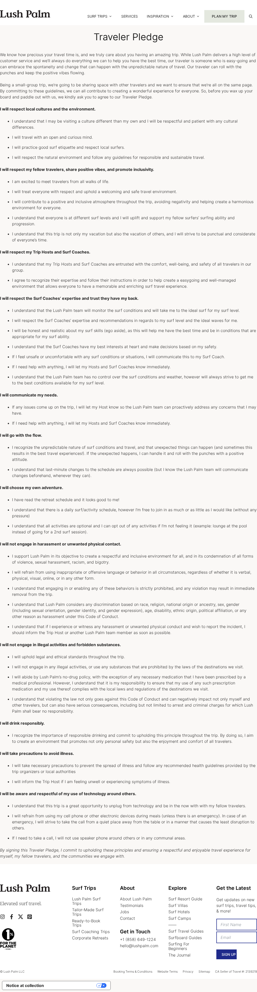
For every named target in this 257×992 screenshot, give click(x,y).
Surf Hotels (179, 911)
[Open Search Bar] (250, 16)
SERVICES (129, 16)
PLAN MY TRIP (224, 16)
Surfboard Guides (185, 937)
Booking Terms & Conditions (132, 971)
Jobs (124, 911)
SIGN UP (229, 954)
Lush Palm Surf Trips (86, 901)
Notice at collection (25, 985)
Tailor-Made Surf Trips (88, 912)
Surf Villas (178, 905)
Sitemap (204, 971)
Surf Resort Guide (185, 898)
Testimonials (131, 905)
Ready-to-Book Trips (86, 923)
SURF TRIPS (97, 16)
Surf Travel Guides (186, 931)
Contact (127, 918)
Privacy (188, 971)
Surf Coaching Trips (91, 931)
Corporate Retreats (90, 937)
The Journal (179, 955)
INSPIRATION (158, 16)
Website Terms (167, 971)
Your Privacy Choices (72, 985)
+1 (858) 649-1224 (138, 939)
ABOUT (189, 16)
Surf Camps (179, 918)
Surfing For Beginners (178, 946)
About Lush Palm (136, 898)
